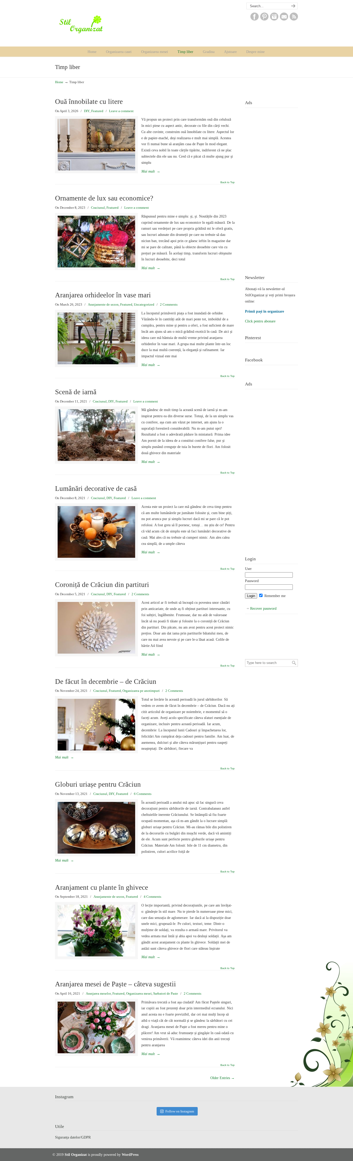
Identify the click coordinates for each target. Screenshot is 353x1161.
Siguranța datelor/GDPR (73, 1137)
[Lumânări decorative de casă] (96, 532)
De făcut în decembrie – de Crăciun (105, 681)
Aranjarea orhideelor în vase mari (103, 295)
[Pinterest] (264, 19)
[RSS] (294, 19)
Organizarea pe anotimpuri (141, 691)
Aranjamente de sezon (103, 304)
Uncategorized (144, 304)
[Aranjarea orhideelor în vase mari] (96, 338)
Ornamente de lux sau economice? (104, 198)
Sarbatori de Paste (165, 993)
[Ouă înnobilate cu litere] (96, 145)
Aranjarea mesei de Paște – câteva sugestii (115, 984)
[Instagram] (274, 19)
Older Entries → (222, 1078)
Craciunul (98, 208)
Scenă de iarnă (75, 392)
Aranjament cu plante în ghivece (101, 887)
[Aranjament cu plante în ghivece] (96, 930)
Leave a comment (121, 111)
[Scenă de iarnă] (96, 435)
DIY (87, 111)
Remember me (274, 596)
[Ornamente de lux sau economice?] (96, 241)
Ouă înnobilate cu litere (89, 101)
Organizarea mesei (139, 993)
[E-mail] (284, 19)
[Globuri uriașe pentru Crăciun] (96, 828)
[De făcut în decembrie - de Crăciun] (96, 724)
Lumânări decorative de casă (96, 488)
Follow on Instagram (179, 1111)
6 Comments (142, 794)
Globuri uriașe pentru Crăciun (98, 784)
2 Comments (169, 304)
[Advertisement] (271, 187)
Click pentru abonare (260, 321)
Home (59, 82)
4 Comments (152, 897)
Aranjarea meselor (98, 993)
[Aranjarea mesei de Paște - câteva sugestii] (96, 1027)
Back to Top (227, 182)
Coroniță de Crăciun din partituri (102, 585)
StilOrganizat (91, 24)
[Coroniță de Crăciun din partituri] (96, 628)
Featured (97, 111)
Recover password (263, 608)
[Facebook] (254, 19)
